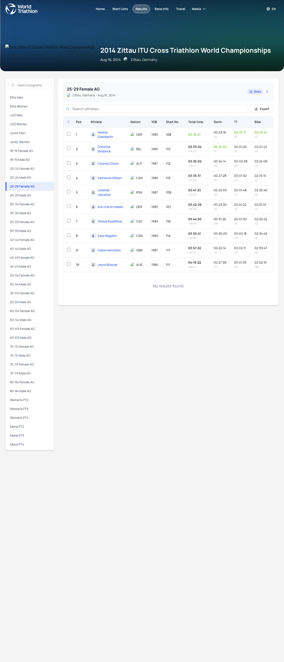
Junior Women (20, 142)
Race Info (162, 9)
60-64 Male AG (21, 320)
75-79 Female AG (22, 364)
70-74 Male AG (20, 355)
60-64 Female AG (22, 311)
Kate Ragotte (107, 236)
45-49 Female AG (22, 257)
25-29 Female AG (22, 186)
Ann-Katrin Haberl (110, 207)
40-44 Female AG (22, 240)
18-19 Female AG (21, 151)
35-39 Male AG (20, 231)
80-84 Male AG (20, 391)
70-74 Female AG (22, 346)
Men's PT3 (17, 435)
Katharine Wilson (110, 178)
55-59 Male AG (20, 302)
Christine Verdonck (104, 149)
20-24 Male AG (20, 177)
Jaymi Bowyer (108, 264)
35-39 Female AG (22, 222)
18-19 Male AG (20, 159)
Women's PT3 (19, 409)
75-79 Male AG (20, 373)
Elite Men (16, 97)
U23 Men (16, 115)
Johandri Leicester (104, 192)
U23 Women (18, 124)
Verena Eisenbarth (105, 134)
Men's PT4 (17, 444)
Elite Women (19, 106)
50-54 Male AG (20, 284)
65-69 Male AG (21, 337)
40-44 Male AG (20, 248)
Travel (180, 9)
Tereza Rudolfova (110, 221)
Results (141, 9)
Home (100, 9)
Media (196, 9)
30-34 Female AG (22, 204)
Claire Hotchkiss (109, 250)
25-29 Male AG (20, 195)
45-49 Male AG (20, 266)
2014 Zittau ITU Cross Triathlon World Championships (185, 50)
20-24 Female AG (22, 168)
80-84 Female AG (22, 382)
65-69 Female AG (22, 329)
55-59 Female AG (22, 293)
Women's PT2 (19, 400)
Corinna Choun (108, 163)
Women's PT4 (19, 418)
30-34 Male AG (20, 213)
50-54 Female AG (22, 275)
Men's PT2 (17, 426)
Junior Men (17, 133)
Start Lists (120, 9)
